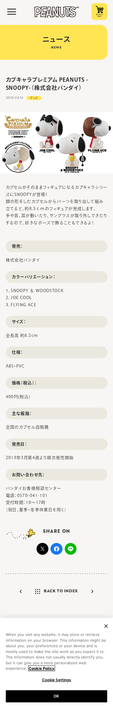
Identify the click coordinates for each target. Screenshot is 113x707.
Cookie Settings (56, 680)
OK (56, 696)
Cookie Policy (41, 668)
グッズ (34, 98)
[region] (56, 662)
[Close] (106, 626)
